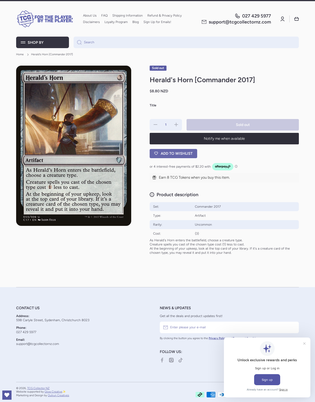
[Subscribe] (293, 327)
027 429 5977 (256, 16)
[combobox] (186, 42)
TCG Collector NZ (38, 388)
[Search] (78, 42)
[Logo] (45, 19)
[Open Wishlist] (7, 395)
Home (20, 54)
